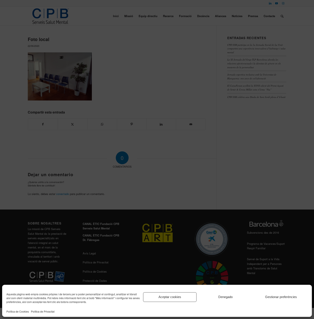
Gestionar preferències (281, 297)
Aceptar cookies (169, 297)
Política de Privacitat (42, 311)
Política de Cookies (17, 311)
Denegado (225, 297)
